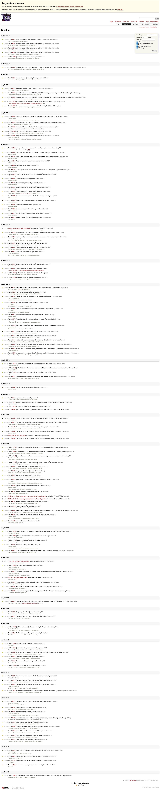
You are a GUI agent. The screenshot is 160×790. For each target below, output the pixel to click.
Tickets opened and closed (145, 43)
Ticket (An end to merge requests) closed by (24, 643)
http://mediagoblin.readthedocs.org (30, 603)
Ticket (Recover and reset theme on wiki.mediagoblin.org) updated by (31, 427)
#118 (11, 133)
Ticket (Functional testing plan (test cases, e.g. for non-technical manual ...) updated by (37, 591)
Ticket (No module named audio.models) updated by (28, 731)
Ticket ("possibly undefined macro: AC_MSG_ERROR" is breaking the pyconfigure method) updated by (45, 67)
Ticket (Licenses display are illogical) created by (25, 665)
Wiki (119, 24)
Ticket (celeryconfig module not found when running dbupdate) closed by (32, 148)
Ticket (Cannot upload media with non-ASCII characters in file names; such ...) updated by (37, 170)
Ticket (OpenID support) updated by (21, 165)
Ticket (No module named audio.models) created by (28, 735)
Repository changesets (144, 46)
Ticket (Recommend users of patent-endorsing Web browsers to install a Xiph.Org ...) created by (41, 510)
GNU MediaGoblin (147, 787)
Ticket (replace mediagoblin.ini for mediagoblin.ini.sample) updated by (35, 237)
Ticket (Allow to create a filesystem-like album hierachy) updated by (34, 363)
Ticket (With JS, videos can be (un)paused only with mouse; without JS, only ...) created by (36, 409)
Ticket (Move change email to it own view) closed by (31, 39)
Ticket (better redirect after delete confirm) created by (26, 273)
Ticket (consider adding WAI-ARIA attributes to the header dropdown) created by (34, 232)
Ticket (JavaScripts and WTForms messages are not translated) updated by (33, 462)
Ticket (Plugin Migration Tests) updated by (24, 471)
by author (138, 39)
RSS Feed (81, 785)
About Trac (134, 21)
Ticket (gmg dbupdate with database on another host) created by (32, 726)
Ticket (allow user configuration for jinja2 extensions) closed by (30, 536)
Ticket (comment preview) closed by (22, 521)
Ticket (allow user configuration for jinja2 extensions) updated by (30, 200)
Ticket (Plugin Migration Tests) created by (23, 612)
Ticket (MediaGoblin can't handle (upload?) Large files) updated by (31, 331)
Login (111, 21)
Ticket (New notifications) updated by (22, 506)
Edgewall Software (19, 788)
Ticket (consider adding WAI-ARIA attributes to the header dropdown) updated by (34, 101)
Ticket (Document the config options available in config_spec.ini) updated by (34, 325)
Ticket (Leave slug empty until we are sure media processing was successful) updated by (37, 456)
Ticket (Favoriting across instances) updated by (26, 302)
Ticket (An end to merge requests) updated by (24, 183)
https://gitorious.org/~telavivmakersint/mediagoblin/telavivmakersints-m (26, 270)
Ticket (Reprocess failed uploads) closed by (28, 88)
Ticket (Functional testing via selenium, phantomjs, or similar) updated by (33, 586)
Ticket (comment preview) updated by (22, 204)
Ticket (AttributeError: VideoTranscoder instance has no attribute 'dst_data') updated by (38, 775)
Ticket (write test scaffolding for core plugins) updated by (29, 315)
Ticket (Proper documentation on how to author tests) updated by (31, 582)
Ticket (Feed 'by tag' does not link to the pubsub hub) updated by (30, 174)
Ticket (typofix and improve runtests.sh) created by (26, 502)
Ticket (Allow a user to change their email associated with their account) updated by (36, 156)
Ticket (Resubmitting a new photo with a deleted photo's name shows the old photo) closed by (39, 451)
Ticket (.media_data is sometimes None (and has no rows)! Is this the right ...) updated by (41, 348)
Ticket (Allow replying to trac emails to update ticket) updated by (33, 750)
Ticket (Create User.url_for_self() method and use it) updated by (30, 684)
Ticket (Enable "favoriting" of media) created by (25, 648)
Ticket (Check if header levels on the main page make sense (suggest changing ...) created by (37, 718)
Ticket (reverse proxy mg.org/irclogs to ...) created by (30, 765)
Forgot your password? (152, 21)
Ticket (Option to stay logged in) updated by (24, 178)
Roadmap (135, 24)
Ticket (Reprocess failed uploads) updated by (24, 252)
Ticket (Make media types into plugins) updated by (26, 209)
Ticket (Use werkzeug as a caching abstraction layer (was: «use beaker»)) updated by (36, 422)
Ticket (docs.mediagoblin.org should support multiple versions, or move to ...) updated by (40, 690)
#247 (20, 289)
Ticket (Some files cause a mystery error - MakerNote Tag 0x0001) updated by (32, 106)
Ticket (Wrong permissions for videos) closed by (25, 540)
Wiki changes (141, 48)
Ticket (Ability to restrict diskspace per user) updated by (31, 44)
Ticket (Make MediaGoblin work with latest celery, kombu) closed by (31, 127)
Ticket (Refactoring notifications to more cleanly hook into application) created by (39, 376)
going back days (143, 37)
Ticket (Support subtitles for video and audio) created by (27, 406)
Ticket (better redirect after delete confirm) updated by (27, 187)
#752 (28, 149)
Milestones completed (144, 42)
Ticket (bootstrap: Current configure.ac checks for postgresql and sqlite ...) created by (36, 438)
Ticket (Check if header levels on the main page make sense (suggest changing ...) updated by (38, 402)
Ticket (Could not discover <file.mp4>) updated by (24, 57)
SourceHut (120, 9)
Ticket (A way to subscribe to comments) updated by (27, 161)
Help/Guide (126, 21)
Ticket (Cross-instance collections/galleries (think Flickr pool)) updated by (33, 308)
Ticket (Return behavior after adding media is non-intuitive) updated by (32, 319)
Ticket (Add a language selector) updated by (25, 292)
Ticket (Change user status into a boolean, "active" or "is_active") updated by (38, 344)
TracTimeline (132, 780)
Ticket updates (142, 45)
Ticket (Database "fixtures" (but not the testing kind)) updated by (30, 196)
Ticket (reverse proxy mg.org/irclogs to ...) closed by (30, 372)
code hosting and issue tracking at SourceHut (69, 7)
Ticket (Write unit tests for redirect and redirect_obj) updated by (30, 515)
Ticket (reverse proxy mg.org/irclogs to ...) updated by (30, 756)
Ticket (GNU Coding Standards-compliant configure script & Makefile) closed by (39, 550)
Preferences (118, 21)
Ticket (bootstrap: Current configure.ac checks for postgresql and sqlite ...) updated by (36, 116)
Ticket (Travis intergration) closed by (22, 475)
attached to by (28, 228)
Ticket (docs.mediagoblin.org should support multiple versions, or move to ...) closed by (41, 601)
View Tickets (146, 24)
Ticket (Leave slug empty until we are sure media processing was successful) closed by (37, 531)
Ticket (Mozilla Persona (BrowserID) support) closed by (27, 217)
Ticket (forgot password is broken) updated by (25, 707)
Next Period (153, 27)
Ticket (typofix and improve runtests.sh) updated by (26, 387)
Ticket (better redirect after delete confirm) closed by (27, 247)
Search (155, 24)
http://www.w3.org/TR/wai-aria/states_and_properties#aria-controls (25, 103)
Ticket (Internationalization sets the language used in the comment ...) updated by (36, 288)
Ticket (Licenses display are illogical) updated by (26, 466)
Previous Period (144, 27)
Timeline (126, 24)
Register (141, 21)
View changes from (141, 35)
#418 (15, 579)
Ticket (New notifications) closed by (26, 78)
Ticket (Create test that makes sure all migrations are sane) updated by (33, 296)
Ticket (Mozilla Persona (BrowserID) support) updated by (28, 213)
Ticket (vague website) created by (21, 398)
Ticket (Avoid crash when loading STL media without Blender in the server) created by (36, 652)
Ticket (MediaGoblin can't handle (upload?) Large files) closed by (34, 340)
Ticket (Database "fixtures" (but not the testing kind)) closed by (30, 616)
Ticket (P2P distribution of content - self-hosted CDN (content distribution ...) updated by (41, 368)
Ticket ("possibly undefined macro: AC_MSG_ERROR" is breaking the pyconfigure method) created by (45, 97)
